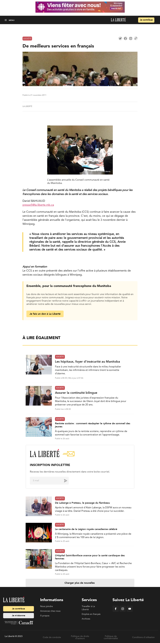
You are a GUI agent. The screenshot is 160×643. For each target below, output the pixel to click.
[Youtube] (130, 611)
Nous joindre (46, 606)
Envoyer (63, 481)
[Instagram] (123, 611)
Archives (86, 619)
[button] (6, 20)
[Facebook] (115, 611)
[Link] (136, 38)
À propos (44, 616)
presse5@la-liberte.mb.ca (38, 205)
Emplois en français (91, 614)
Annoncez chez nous (50, 611)
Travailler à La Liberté (88, 608)
